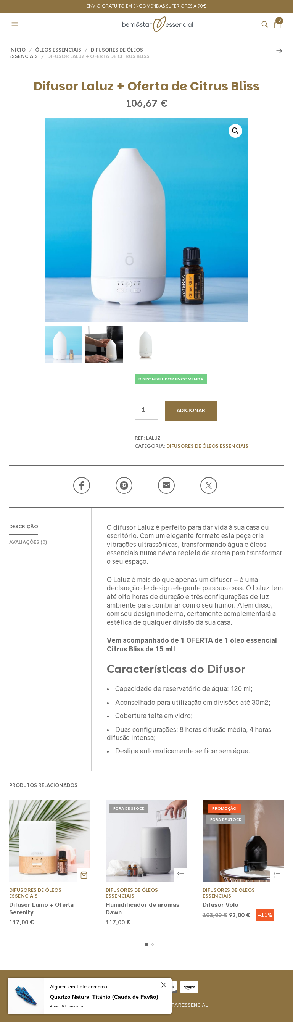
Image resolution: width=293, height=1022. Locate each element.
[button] (15, 24)
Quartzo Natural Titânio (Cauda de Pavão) (104, 997)
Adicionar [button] (83, 875)
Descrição (23, 527)
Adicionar (191, 411)
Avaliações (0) (28, 542)
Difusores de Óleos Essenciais (207, 446)
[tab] (50, 527)
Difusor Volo (220, 904)
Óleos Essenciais (58, 50)
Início (17, 50)
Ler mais (180, 875)
